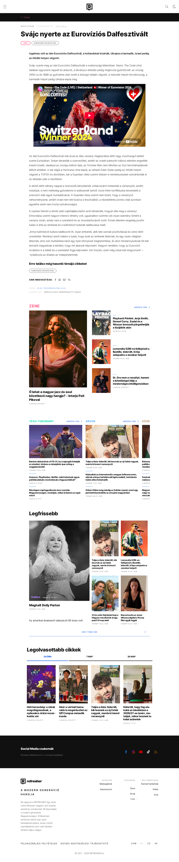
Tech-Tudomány (41, 421)
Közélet (148, 421)
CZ (149, 843)
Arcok (91, 421)
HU (141, 843)
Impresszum (106, 789)
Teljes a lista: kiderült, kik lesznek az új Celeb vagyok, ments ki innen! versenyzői (112, 463)
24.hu (39, 288)
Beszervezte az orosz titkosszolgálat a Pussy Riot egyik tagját (132, 618)
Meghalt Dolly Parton (44, 605)
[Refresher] (89, 7)
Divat (132, 793)
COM (133, 843)
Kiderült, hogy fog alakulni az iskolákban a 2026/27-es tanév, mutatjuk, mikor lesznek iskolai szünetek (137, 713)
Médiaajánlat (106, 784)
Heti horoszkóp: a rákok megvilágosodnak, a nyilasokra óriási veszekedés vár (41, 712)
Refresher (107, 780)
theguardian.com (51, 288)
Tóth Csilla (61, 26)
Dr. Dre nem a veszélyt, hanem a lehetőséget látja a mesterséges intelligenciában (131, 380)
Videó (155, 789)
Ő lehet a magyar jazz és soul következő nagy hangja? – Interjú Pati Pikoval (56, 396)
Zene (132, 788)
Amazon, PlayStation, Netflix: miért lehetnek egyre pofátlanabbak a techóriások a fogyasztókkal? (54, 478)
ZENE (25, 43)
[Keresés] (164, 6)
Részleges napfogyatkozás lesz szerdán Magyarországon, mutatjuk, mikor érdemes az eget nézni (54, 493)
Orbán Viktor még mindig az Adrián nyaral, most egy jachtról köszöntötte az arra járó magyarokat (112, 491)
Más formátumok (150, 780)
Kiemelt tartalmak (149, 784)
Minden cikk (140, 307)
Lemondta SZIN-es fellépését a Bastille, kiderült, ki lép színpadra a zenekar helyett (131, 351)
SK (156, 843)
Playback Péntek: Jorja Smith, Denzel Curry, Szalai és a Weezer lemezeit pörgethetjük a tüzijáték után (131, 323)
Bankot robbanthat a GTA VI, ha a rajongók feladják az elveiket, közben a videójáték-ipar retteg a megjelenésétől (54, 464)
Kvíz (156, 794)
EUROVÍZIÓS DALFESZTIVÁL (45, 43)
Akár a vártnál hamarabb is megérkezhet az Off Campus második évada (73, 712)
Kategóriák (129, 780)
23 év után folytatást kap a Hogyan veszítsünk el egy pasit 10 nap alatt (105, 618)
